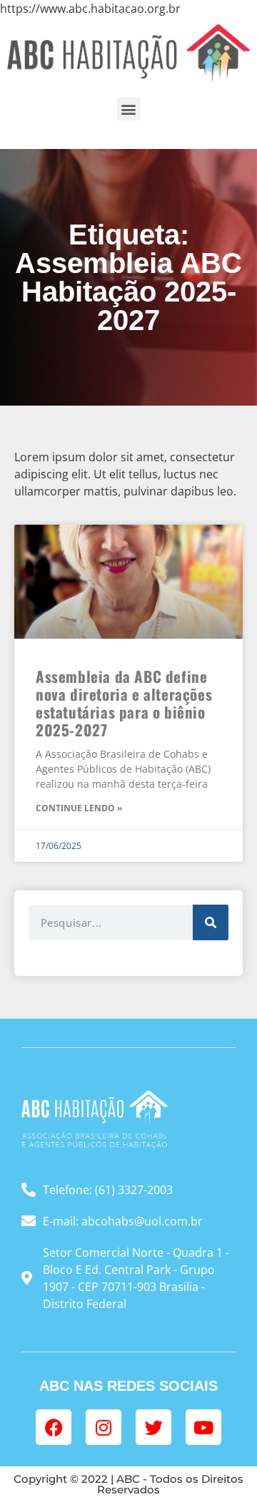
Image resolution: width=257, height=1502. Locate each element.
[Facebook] (53, 1427)
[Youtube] (203, 1427)
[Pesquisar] (210, 922)
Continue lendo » (79, 808)
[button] (129, 108)
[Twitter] (153, 1427)
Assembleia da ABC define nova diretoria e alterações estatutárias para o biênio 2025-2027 (124, 703)
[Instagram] (103, 1427)
